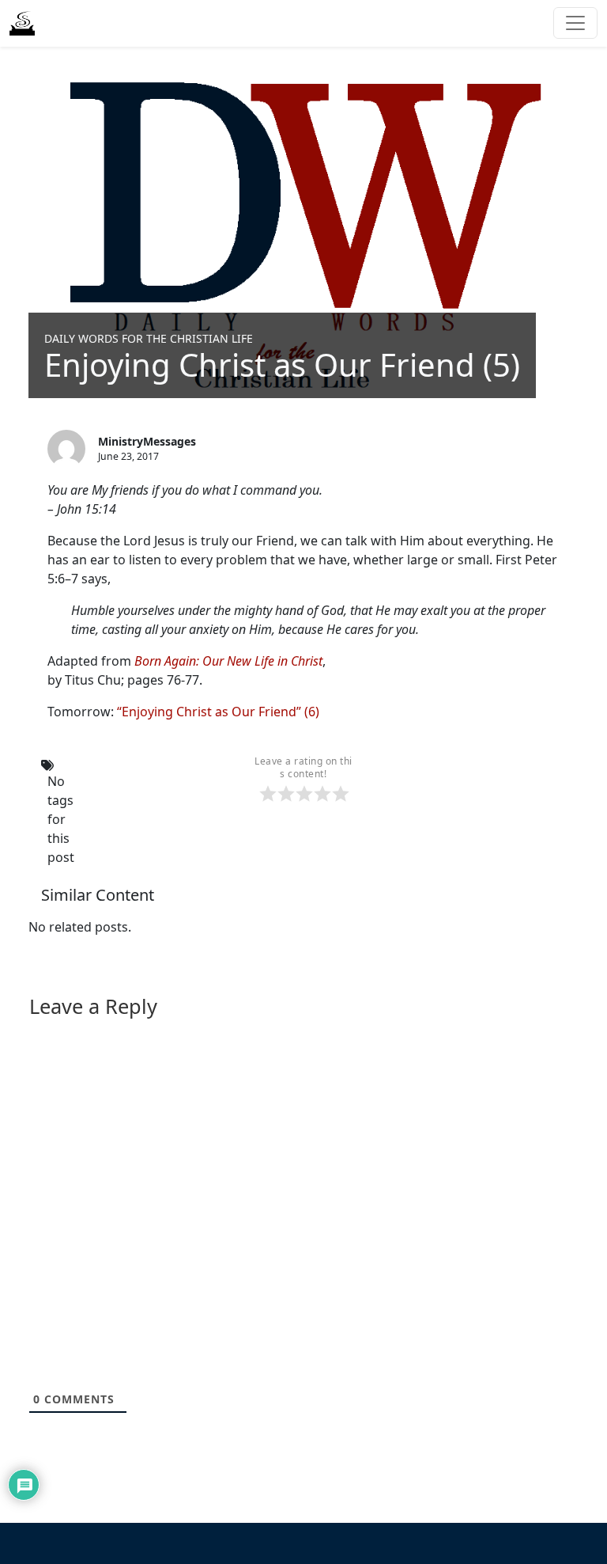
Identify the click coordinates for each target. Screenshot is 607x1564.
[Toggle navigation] (575, 23)
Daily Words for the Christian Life (148, 338)
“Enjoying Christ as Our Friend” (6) (218, 711)
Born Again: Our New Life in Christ (228, 661)
